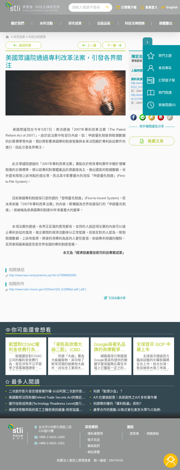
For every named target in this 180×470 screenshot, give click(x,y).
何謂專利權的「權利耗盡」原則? (117, 403)
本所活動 (46, 23)
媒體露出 (165, 23)
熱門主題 (165, 55)
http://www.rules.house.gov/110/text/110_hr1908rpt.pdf (47, 289)
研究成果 (75, 23)
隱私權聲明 (95, 433)
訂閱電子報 (129, 7)
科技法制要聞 (37, 36)
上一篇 (89, 44)
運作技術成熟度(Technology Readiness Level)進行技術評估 (47, 404)
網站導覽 (94, 452)
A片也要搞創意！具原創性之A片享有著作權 (125, 397)
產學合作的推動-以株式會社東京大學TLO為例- (127, 409)
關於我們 (17, 23)
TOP (170, 446)
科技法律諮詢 (135, 23)
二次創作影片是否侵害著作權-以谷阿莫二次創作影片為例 (47, 391)
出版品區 (103, 23)
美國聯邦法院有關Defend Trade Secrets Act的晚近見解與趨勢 (47, 397)
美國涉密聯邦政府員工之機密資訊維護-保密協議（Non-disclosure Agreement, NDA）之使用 (44, 410)
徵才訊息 (94, 439)
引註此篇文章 (117, 298)
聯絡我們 (94, 446)
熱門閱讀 (165, 92)
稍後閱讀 (167, 105)
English (172, 7)
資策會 (134, 433)
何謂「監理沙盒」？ (108, 391)
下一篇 (111, 44)
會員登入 (151, 7)
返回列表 (25, 45)
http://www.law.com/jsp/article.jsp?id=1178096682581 (43, 275)
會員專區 (165, 68)
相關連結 (153, 433)
